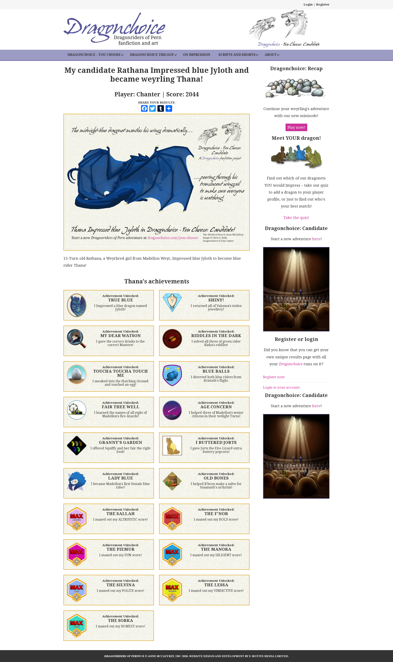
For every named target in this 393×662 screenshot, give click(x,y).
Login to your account (281, 387)
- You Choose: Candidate (288, 44)
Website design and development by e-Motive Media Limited (238, 656)
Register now (274, 377)
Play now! (296, 127)
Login (308, 4)
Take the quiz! (296, 217)
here (316, 239)
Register (323, 4)
